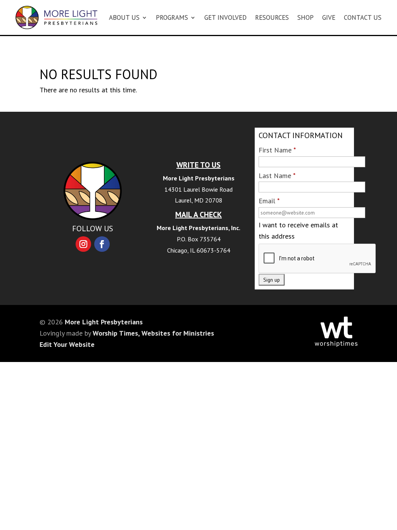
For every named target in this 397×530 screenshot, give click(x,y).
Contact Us (362, 17)
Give (328, 17)
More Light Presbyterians (104, 321)
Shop (305, 17)
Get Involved (225, 17)
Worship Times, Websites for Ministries (153, 333)
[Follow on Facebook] (102, 244)
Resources (272, 17)
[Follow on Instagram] (83, 244)
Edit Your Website (67, 344)
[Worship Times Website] (336, 344)
